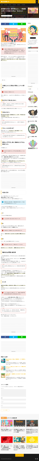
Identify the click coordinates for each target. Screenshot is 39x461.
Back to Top (19, 455)
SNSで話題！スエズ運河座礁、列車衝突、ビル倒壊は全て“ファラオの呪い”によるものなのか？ (19, 447)
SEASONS (14, 4)
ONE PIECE (10, 444)
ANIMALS (18, 4)
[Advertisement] (13, 68)
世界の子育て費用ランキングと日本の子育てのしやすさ (6, 430)
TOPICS (10, 4)
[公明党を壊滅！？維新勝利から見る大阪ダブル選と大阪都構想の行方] (3, 375)
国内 (10, 15)
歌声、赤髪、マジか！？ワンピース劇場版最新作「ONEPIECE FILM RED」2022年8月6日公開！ (6, 447)
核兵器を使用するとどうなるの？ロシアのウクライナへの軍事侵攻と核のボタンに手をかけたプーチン (32, 431)
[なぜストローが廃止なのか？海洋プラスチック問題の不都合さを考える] (3, 368)
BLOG (2, 4)
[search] (37, 51)
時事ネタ (7, 15)
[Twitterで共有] (13, 24)
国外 (19, 444)
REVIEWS (5, 4)
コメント (2, 388)
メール (2, 401)
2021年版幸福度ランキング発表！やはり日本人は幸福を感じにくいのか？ (32, 447)
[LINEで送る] (22, 24)
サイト (2, 405)
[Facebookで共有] (5, 24)
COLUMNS (23, 4)
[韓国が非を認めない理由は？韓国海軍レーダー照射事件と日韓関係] (3, 361)
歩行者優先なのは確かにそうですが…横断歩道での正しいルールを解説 (19, 431)
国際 (31, 444)
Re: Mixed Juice (9, 458)
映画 (8, 444)
